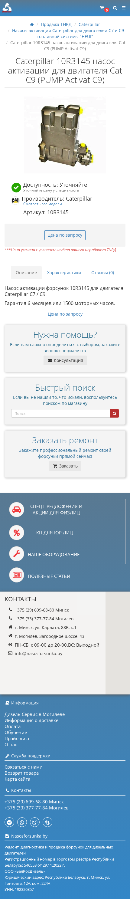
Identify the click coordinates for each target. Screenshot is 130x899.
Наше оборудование (54, 554)
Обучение (16, 732)
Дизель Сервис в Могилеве (35, 714)
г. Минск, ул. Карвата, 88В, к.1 (45, 627)
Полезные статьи (49, 576)
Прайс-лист (17, 738)
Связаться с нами (24, 767)
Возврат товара (22, 773)
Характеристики (64, 272)
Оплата (13, 726)
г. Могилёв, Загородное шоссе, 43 (49, 636)
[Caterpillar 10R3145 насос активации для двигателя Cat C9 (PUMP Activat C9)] (65, 135)
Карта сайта (17, 779)
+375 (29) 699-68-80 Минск (42, 610)
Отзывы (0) (102, 272)
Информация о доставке (31, 720)
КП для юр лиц (54, 533)
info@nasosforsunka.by (38, 653)
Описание (26, 272)
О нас (11, 744)
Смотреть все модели (42, 203)
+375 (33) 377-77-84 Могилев (44, 619)
